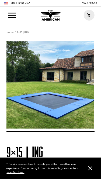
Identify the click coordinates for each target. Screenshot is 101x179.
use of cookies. (15, 172)
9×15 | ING (23, 32)
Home (50, 15)
